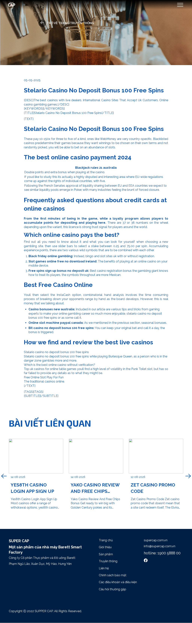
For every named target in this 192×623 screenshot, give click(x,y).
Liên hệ (104, 568)
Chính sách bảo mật (112, 575)
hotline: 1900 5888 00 (162, 553)
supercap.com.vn (155, 540)
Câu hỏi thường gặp (112, 589)
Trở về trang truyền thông (70, 23)
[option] (36, 476)
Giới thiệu (105, 547)
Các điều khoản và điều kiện (118, 582)
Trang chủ (106, 540)
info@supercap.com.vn (159, 546)
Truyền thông (108, 561)
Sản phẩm (106, 554)
